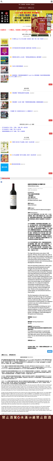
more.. (50, 84)
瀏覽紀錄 (32, 4)
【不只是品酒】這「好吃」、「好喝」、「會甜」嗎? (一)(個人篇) (14, 127)
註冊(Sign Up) (31, 7)
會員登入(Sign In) (22, 7)
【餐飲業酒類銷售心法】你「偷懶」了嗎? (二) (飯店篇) (13, 131)
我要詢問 (50, 351)
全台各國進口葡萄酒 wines (31, 26)
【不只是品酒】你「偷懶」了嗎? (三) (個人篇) (11, 129)
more (51, 133)
